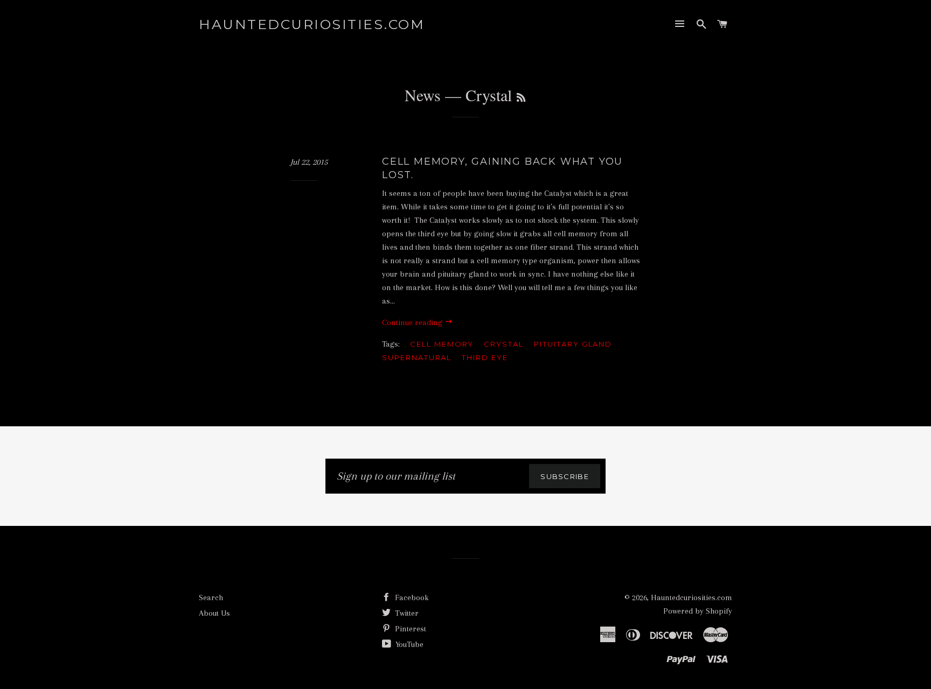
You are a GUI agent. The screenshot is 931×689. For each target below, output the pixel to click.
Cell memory (442, 344)
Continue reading (413, 322)
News (423, 95)
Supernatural (416, 357)
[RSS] (521, 97)
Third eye (485, 357)
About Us (214, 613)
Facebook (411, 597)
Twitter (406, 613)
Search (211, 597)
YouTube (408, 644)
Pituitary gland (573, 344)
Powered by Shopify (697, 611)
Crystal (504, 344)
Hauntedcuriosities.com (312, 24)
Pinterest (409, 629)
